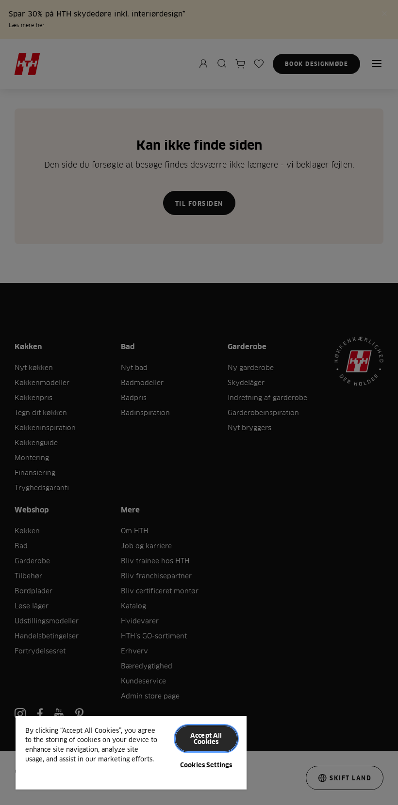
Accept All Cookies (206, 738)
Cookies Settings (206, 765)
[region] (131, 752)
